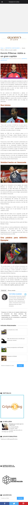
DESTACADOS (16, 48)
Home (2, 48)
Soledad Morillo (14, 427)
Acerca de (3, 290)
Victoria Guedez (5, 58)
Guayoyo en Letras (14, 1)
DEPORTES (8, 48)
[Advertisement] (14, 18)
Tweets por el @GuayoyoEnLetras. (9, 439)
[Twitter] (25, 294)
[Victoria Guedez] (4, 299)
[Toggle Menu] (2, 2)
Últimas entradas (11, 290)
